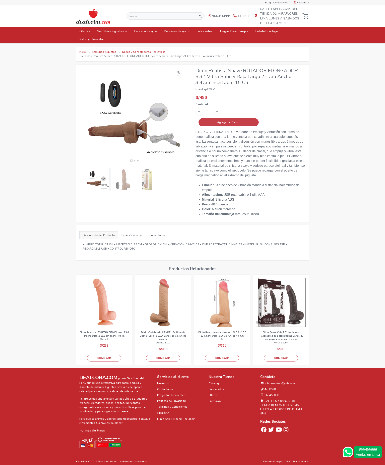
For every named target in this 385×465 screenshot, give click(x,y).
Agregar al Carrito (228, 122)
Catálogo (214, 383)
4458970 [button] (244, 16)
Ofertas (85, 31)
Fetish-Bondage (267, 31)
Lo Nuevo (215, 401)
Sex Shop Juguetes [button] (111, 31)
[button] (305, 16)
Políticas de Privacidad (171, 401)
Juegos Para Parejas (234, 31)
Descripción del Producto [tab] (99, 235)
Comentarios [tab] (157, 235)
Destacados (216, 389)
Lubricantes (205, 31)
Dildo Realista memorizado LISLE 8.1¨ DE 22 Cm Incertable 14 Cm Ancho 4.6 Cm (222, 334)
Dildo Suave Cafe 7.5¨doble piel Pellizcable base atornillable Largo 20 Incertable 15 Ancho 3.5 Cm (281, 336)
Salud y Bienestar (92, 39)
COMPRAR (104, 357)
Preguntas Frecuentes (171, 395)
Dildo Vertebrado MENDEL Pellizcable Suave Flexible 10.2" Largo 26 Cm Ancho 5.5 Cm (163, 336)
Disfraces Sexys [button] (175, 31)
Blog (268, 2)
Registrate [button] (302, 2)
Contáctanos (280, 2)
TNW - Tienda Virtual (297, 461)
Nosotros (163, 383)
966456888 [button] (220, 16)
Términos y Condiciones (172, 407)
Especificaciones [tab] (132, 235)
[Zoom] (178, 72)
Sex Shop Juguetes (104, 52)
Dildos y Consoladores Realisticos (143, 52)
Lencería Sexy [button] (144, 31)
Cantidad (202, 104)
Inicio (82, 52)
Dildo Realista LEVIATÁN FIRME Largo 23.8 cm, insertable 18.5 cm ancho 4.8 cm (104, 334)
